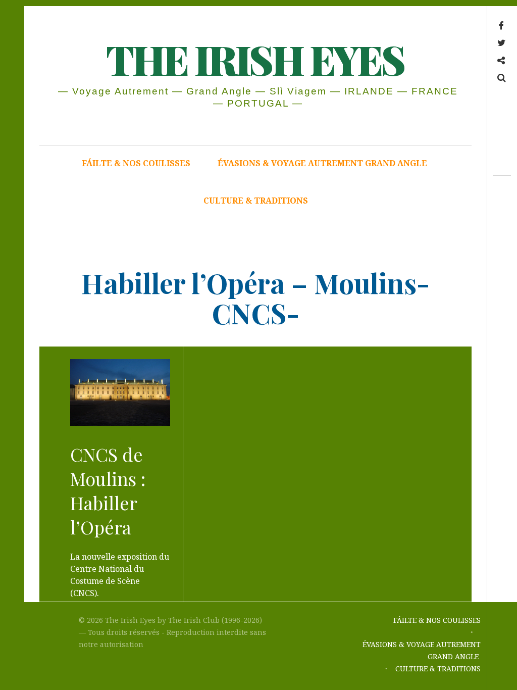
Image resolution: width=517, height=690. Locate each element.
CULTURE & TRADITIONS (255, 200)
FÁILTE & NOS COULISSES (136, 163)
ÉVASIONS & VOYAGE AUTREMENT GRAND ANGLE (323, 163)
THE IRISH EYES (254, 59)
